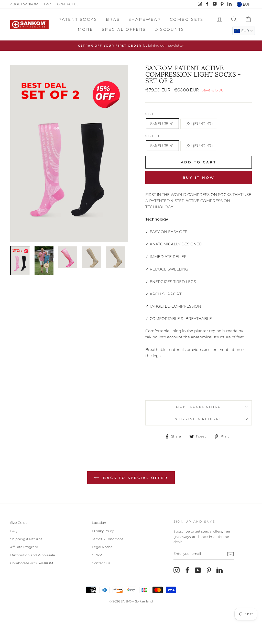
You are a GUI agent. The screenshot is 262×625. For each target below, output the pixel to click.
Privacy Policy (103, 531)
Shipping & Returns (26, 539)
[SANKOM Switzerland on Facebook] (187, 570)
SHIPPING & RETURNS (198, 419)
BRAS (113, 19)
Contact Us (101, 563)
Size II (152, 136)
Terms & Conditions (107, 539)
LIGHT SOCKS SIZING (198, 407)
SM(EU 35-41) (162, 123)
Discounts (169, 29)
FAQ (47, 4)
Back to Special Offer (134, 478)
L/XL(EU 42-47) (198, 123)
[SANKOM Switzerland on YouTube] (198, 570)
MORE (85, 29)
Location (99, 523)
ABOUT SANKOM (24, 4)
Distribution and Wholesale (32, 555)
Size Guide (19, 523)
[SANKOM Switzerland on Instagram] (176, 570)
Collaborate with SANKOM (31, 563)
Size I (151, 114)
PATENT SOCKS (78, 19)
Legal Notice (102, 547)
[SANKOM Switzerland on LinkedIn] (219, 570)
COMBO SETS (186, 19)
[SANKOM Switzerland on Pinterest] (209, 570)
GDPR (97, 555)
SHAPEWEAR (144, 19)
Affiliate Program (24, 547)
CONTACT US (68, 4)
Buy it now (199, 177)
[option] (131, 45)
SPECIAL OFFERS (124, 29)
